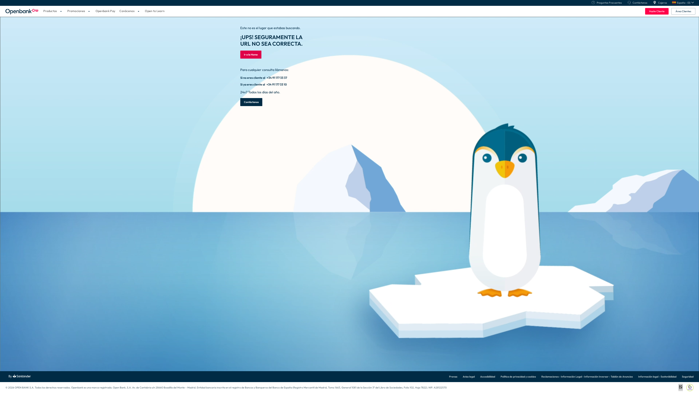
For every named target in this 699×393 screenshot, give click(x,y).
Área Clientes (683, 11)
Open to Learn (155, 11)
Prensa (453, 376)
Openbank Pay (105, 11)
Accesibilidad (487, 376)
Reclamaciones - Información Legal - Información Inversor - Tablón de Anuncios (587, 376)
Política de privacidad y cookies (518, 376)
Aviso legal (469, 376)
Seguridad (688, 376)
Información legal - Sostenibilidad (657, 376)
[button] (683, 2)
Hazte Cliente (657, 11)
